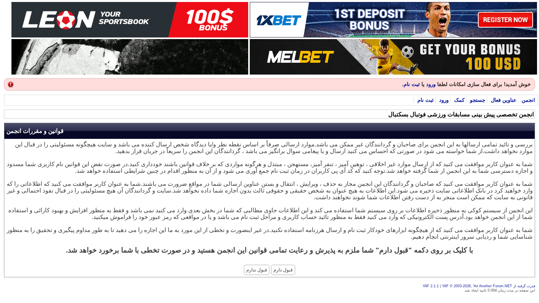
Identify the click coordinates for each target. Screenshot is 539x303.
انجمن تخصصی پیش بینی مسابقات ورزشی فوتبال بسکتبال (461, 114)
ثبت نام (412, 84)
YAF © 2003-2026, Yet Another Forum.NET (477, 286)
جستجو (477, 100)
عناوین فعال (504, 100)
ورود (431, 84)
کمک (459, 100)
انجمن (528, 100)
